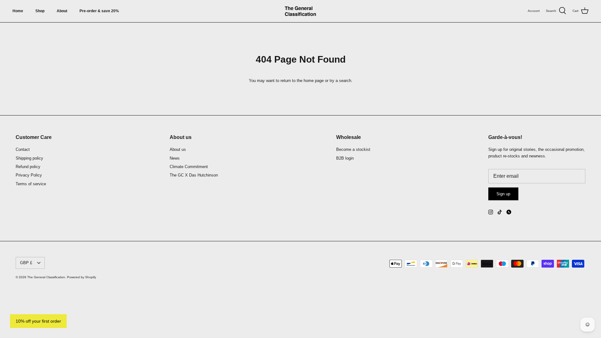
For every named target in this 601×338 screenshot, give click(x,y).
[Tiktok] (499, 212)
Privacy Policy (29, 175)
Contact (23, 149)
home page (314, 80)
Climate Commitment (189, 166)
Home (18, 11)
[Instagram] (490, 212)
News (175, 158)
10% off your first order (38, 321)
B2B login (345, 158)
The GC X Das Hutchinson (194, 175)
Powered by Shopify (81, 277)
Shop (39, 11)
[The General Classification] (300, 11)
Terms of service (31, 184)
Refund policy (28, 166)
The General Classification (46, 277)
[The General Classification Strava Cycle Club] (508, 212)
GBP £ (26, 262)
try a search (340, 80)
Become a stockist (353, 149)
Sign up (503, 194)
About (62, 11)
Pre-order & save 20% (99, 11)
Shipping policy (29, 158)
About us (178, 149)
